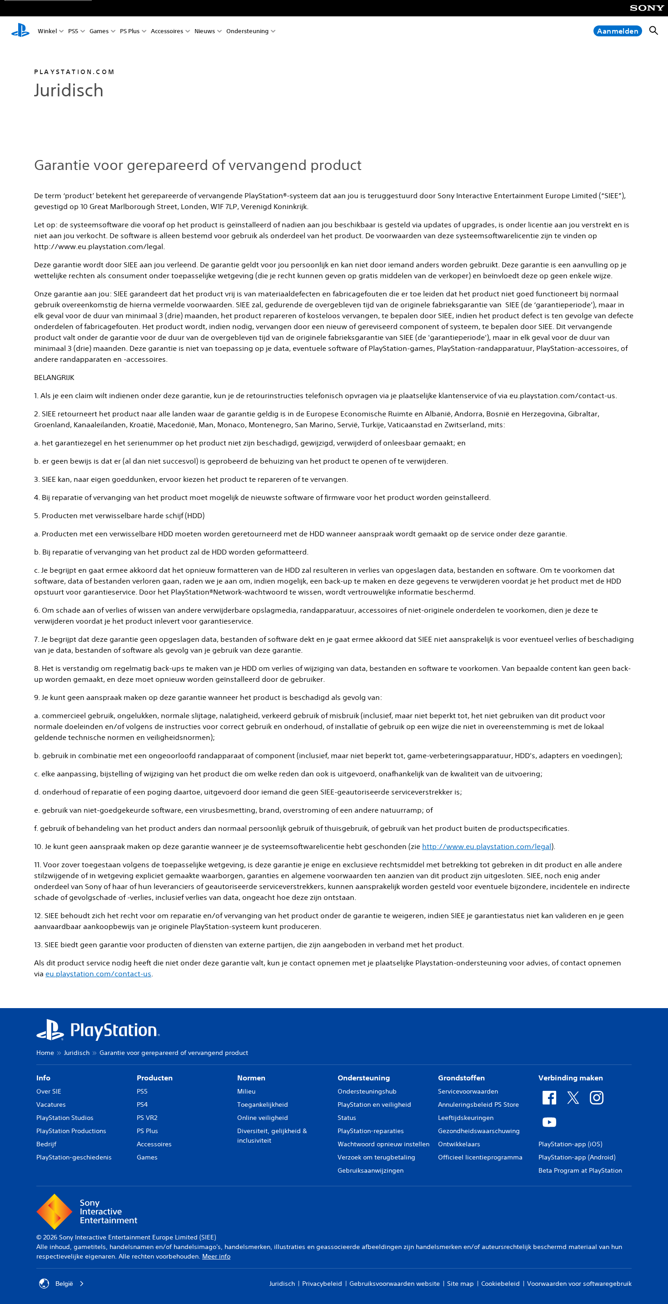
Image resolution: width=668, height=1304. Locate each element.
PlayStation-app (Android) (576, 1157)
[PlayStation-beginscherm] (20, 31)
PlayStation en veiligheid (374, 1104)
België (64, 1283)
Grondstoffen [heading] (461, 1077)
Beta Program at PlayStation (580, 1170)
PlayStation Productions (71, 1131)
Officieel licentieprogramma (480, 1157)
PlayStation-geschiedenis (74, 1157)
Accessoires (167, 31)
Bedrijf (46, 1144)
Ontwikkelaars (459, 1144)
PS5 (73, 31)
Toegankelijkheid (262, 1104)
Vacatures (51, 1104)
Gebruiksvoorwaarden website (394, 1283)
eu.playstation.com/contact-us (98, 973)
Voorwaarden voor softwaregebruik (579, 1283)
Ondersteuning (247, 31)
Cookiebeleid (500, 1283)
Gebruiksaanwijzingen (371, 1170)
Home (45, 1053)
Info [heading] (43, 1077)
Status (347, 1118)
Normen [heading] (251, 1077)
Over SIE (48, 1091)
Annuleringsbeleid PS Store (478, 1104)
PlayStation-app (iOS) (570, 1144)
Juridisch (77, 1053)
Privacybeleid (322, 1283)
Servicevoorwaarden (468, 1091)
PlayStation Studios (65, 1118)
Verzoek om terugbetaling (376, 1157)
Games (99, 31)
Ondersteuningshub (367, 1091)
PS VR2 (147, 1118)
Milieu (246, 1091)
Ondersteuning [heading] (364, 1077)
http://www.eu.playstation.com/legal (486, 846)
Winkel (47, 31)
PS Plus (130, 31)
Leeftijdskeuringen (466, 1118)
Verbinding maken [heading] (570, 1077)
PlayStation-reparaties (371, 1131)
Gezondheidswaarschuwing (479, 1131)
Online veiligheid (262, 1118)
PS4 (142, 1104)
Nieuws (204, 31)
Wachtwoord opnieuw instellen (383, 1144)
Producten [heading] (155, 1077)
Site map (460, 1283)
